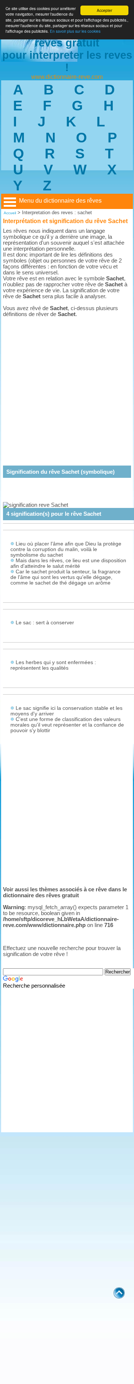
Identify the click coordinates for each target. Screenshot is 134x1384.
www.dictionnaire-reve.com (67, 77)
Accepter (104, 10)
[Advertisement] (67, 386)
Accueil (10, 213)
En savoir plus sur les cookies (75, 31)
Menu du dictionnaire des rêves (60, 200)
